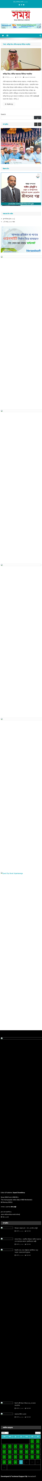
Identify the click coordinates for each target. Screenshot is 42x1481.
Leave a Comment (30, 77)
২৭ (21, 1462)
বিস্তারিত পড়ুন (10, 104)
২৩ (38, 1457)
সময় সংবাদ (19, 77)
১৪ (26, 1452)
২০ (21, 1457)
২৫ (10, 1462)
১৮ (10, 1457)
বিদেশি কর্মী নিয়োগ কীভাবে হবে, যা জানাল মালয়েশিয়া (25, 1404)
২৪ (4, 1462)
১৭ (4, 1457)
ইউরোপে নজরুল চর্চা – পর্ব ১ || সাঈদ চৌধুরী (26, 1228)
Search (3, 114)
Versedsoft (32, 1476)
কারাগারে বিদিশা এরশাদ (20, 1414)
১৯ (15, 1457)
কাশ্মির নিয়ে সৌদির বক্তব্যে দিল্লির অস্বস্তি (17, 74)
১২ (15, 1452)
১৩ (21, 1452)
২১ (26, 1457)
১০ (4, 1452)
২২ (32, 1457)
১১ (9, 1452)
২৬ (15, 1462)
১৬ (38, 1452)
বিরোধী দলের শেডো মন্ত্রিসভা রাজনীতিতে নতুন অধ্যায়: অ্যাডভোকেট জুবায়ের (26, 1251)
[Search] (37, 117)
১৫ (32, 1452)
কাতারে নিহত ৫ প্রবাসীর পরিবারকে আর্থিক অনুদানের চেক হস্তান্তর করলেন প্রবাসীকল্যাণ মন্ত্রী (28, 1240)
